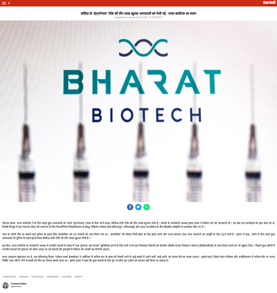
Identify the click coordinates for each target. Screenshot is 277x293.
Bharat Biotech (10, 277)
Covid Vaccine (37, 277)
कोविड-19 (78, 277)
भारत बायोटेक (66, 277)
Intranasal (24, 277)
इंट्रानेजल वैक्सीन (52, 277)
